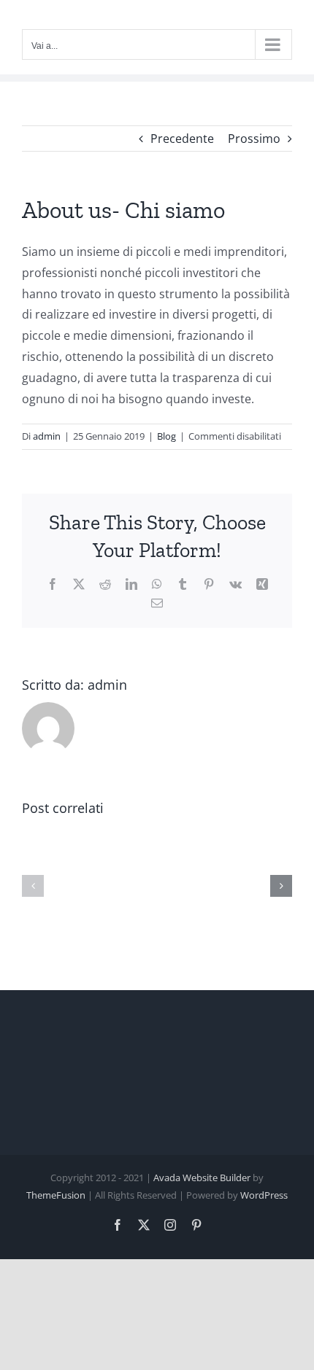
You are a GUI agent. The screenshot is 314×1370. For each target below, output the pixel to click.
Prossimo (254, 139)
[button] (33, 886)
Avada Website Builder (201, 1177)
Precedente (182, 139)
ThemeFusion (55, 1195)
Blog (166, 436)
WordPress (264, 1195)
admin (47, 436)
